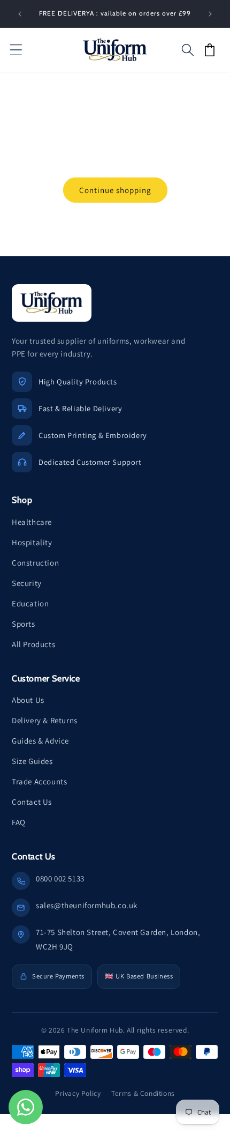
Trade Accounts (39, 781)
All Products (33, 644)
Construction (35, 563)
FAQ (19, 822)
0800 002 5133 (60, 878)
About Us (28, 700)
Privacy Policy (78, 1093)
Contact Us (32, 802)
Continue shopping (115, 190)
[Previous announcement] (20, 14)
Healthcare (32, 522)
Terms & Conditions (143, 1093)
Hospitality (32, 542)
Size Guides (32, 761)
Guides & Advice (40, 741)
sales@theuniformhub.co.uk (86, 905)
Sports (23, 624)
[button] (16, 49)
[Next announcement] (210, 14)
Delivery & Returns (45, 720)
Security (27, 583)
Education (30, 603)
